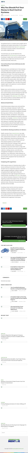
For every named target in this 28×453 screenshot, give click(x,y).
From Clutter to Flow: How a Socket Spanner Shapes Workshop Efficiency (18, 268)
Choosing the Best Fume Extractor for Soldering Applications (17, 308)
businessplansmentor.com (18, 448)
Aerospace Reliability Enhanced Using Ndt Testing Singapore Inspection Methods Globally (19, 259)
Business (3, 402)
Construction (4, 357)
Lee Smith (7, 15)
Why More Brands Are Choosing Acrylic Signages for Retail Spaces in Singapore (13, 425)
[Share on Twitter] (4, 19)
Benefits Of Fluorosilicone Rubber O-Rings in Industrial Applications (18, 249)
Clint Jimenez (15, 311)
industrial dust (15, 133)
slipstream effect (17, 96)
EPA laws (17, 175)
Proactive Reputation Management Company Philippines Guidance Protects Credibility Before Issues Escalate (12, 336)
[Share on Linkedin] (11, 19)
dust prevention (13, 55)
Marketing (3, 333)
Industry (3, 5)
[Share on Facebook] (2, 19)
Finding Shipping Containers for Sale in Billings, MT (13, 404)
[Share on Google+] (6, 19)
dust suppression (21, 47)
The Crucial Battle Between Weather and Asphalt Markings (18, 288)
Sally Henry (14, 290)
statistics (15, 118)
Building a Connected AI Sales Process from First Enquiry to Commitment (13, 382)
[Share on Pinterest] (9, 19)
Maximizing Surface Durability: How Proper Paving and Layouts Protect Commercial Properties (13, 359)
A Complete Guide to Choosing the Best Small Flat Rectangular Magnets (19, 298)
